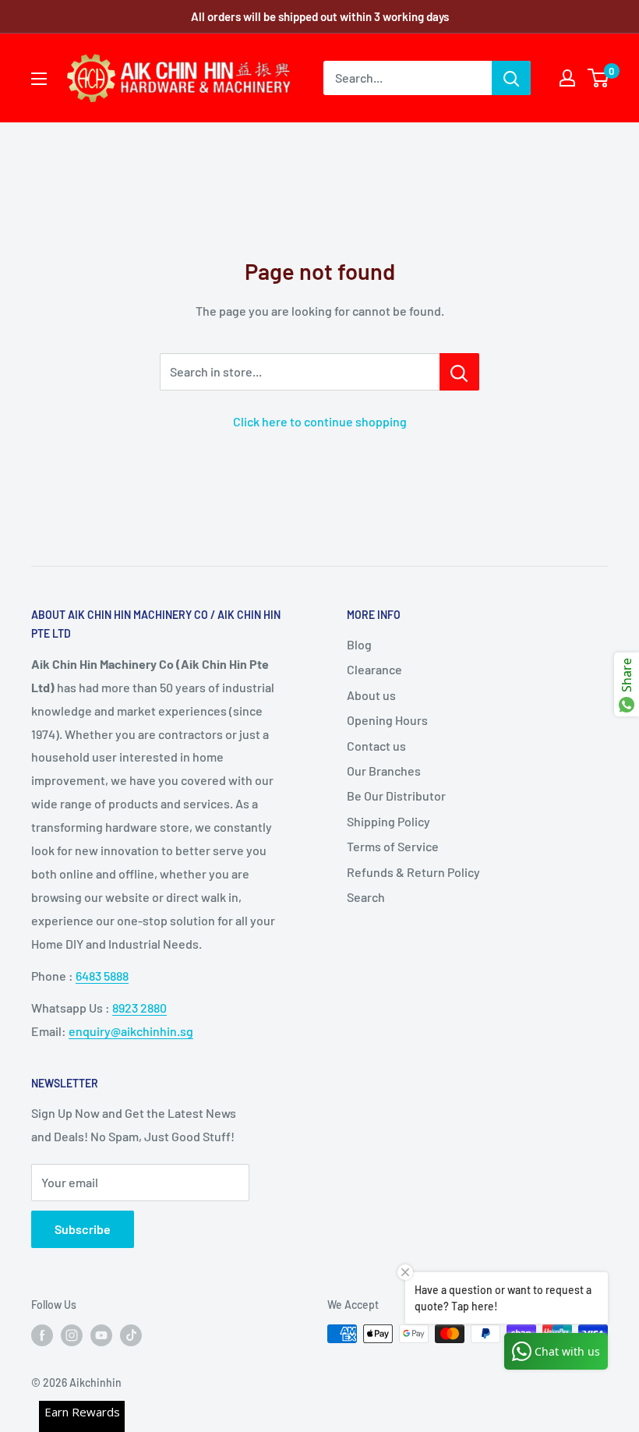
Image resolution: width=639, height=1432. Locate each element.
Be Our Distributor (396, 795)
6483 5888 (102, 975)
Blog (359, 644)
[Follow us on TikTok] (131, 1335)
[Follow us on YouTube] (101, 1335)
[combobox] (407, 78)
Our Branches (384, 770)
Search (366, 896)
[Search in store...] (459, 372)
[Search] (511, 78)
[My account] (567, 78)
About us (371, 695)
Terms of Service (393, 846)
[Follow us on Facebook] (42, 1335)
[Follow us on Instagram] (72, 1335)
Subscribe (83, 1229)
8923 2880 (139, 1007)
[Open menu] (39, 78)
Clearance (374, 669)
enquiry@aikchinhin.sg (131, 1031)
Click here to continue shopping (320, 421)
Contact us (376, 745)
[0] (599, 78)
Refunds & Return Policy (413, 872)
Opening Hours (387, 719)
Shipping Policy (388, 821)
